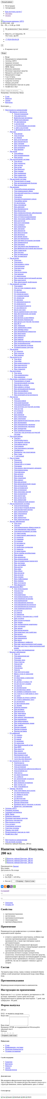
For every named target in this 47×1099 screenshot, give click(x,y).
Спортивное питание (13, 826)
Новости (8, 98)
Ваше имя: (5, 1016)
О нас (7, 96)
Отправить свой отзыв (9, 1035)
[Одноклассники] (5, 886)
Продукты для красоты (13, 820)
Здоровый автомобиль (13, 812)
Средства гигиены (12, 828)
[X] (8, 886)
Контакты (9, 102)
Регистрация (10, 6)
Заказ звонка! (16, 29)
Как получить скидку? (13, 12)
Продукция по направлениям (16, 110)
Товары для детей (11, 830)
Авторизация (10, 8)
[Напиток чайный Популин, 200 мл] (19, 858)
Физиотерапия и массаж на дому (17, 832)
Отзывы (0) (9, 905)
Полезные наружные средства (16, 818)
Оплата (8, 15)
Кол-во (7, 881)
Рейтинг (4, 1031)
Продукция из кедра (12, 822)
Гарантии (8, 1062)
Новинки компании (12, 816)
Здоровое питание (12, 810)
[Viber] (11, 886)
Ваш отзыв (5, 1025)
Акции (7, 100)
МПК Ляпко (9, 814)
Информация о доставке (14, 1047)
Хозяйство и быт (11, 834)
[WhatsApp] (14, 886)
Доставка (8, 14)
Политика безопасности (14, 1049)
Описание (9, 903)
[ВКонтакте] (2, 886)
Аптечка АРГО (11, 808)
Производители (11, 1070)
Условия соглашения (13, 1051)
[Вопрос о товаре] (2, 893)
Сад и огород (10, 824)
